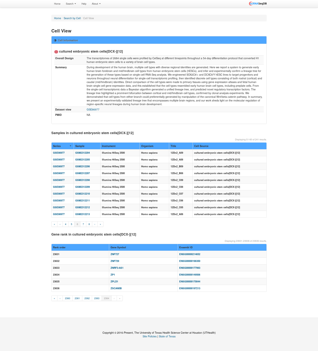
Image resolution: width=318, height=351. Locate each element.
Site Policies (150, 336)
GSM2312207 (82, 173)
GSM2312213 (82, 214)
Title (173, 146)
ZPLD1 (114, 281)
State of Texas (167, 336)
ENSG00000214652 (189, 254)
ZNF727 (115, 254)
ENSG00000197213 (189, 288)
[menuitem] (57, 3)
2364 (106, 298)
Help (84, 3)
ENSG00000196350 (189, 261)
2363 (96, 298)
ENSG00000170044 (189, 281)
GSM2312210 (82, 193)
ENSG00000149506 (189, 274)
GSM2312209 (82, 187)
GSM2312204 (82, 152)
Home (57, 3)
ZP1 (113, 274)
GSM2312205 (82, 159)
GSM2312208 (82, 180)
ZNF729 (115, 261)
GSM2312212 (82, 207)
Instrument (109, 146)
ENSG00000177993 (189, 267)
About (95, 3)
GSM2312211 (82, 200)
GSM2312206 (82, 166)
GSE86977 (93, 109)
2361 (77, 298)
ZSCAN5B (116, 288)
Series (57, 146)
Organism (147, 146)
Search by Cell (72, 18)
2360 (67, 298)
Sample (79, 146)
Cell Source (201, 146)
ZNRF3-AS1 (117, 267)
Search (70, 3)
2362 (87, 298)
